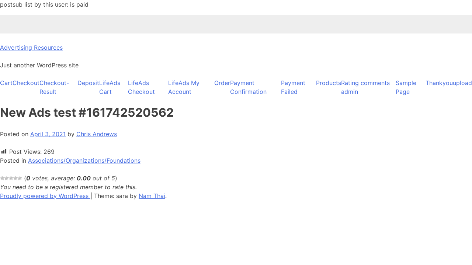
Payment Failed (293, 87)
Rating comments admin (365, 87)
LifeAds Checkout (141, 87)
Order (222, 82)
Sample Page (406, 87)
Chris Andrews (96, 134)
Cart (6, 82)
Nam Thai (152, 195)
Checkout (26, 82)
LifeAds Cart (109, 87)
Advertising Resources (31, 47)
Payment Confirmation (248, 87)
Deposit (88, 82)
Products (328, 82)
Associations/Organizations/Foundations (84, 160)
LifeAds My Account (183, 87)
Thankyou (439, 82)
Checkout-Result (54, 87)
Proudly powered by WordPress (45, 195)
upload (462, 82)
